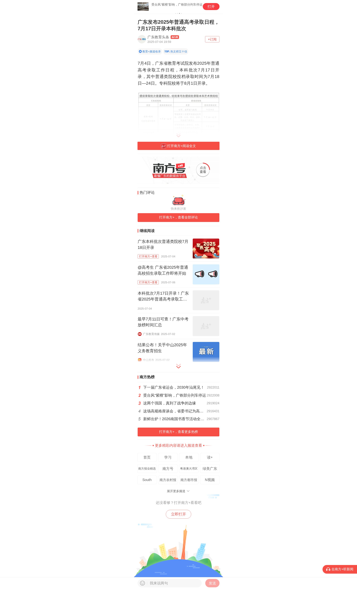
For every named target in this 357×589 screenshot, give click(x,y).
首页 (147, 457)
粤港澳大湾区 (189, 468)
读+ (210, 457)
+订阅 (212, 39)
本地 (188, 457)
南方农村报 (168, 480)
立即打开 (178, 514)
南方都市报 (188, 480)
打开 (211, 6)
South (147, 480)
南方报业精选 (147, 468)
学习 (168, 457)
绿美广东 (210, 469)
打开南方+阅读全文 (181, 146)
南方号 (167, 469)
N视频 (210, 480)
